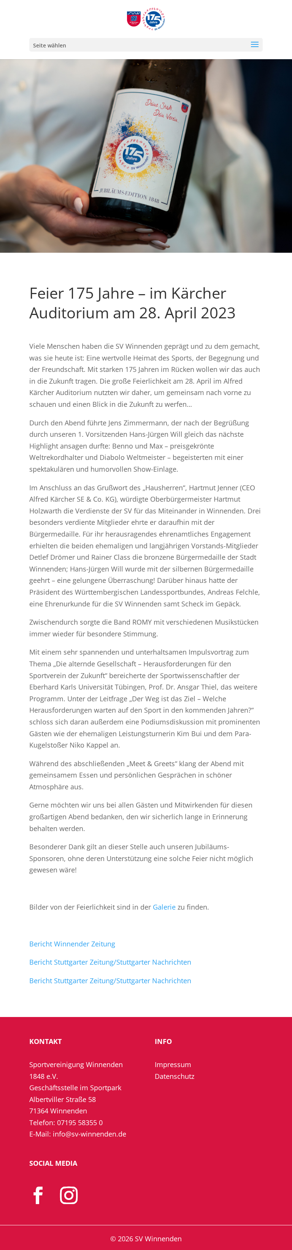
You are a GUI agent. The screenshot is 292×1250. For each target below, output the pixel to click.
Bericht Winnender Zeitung (72, 943)
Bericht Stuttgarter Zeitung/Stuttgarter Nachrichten (110, 962)
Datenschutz (174, 1076)
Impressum (173, 1064)
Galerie (164, 907)
